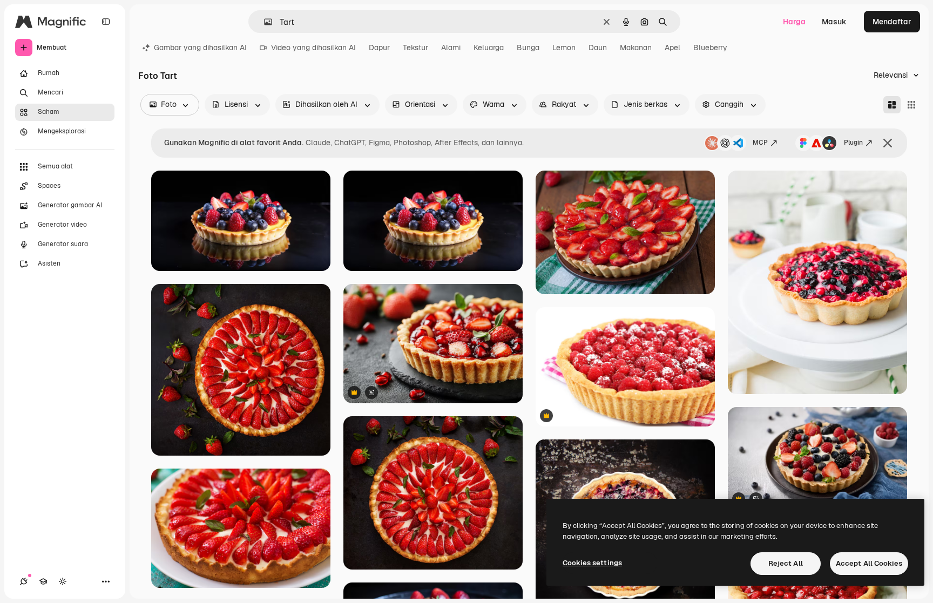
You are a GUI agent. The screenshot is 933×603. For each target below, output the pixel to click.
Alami (451, 47)
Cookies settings (592, 562)
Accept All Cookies (869, 563)
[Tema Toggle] (62, 581)
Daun (598, 47)
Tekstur (415, 47)
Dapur (379, 47)
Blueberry (710, 47)
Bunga (528, 47)
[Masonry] (892, 104)
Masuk (834, 21)
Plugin (853, 142)
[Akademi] (43, 581)
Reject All (785, 563)
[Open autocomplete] (264, 22)
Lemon (564, 47)
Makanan (636, 47)
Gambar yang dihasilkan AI (200, 47)
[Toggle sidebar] (105, 21)
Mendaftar (892, 21)
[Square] (911, 104)
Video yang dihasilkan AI (313, 47)
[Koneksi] (23, 581)
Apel (672, 47)
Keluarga (489, 47)
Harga (794, 21)
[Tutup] (887, 143)
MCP (760, 142)
